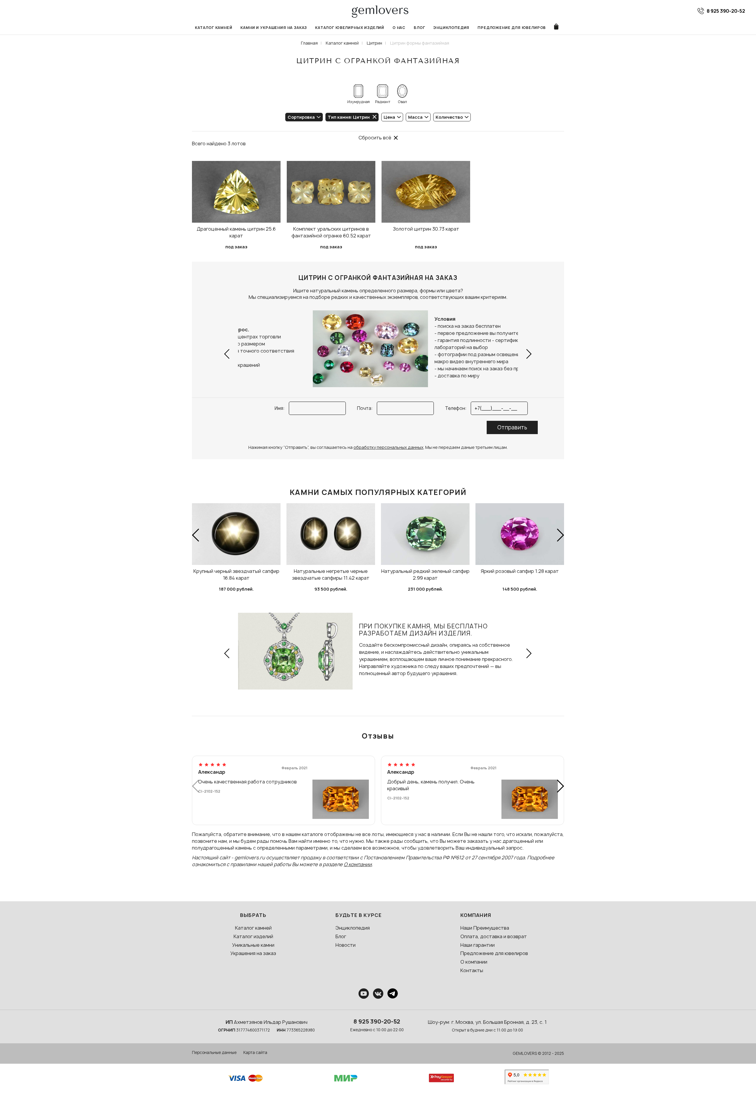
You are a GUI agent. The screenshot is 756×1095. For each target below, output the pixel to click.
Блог (419, 27)
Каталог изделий (253, 936)
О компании (358, 864)
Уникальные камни (253, 945)
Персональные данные (214, 1052)
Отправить (512, 427)
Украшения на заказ (253, 953)
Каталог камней (213, 27)
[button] (227, 354)
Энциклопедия (451, 27)
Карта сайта (255, 1052)
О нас (398, 27)
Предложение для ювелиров (512, 27)
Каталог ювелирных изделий (349, 27)
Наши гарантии (477, 945)
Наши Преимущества (484, 928)
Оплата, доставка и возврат (493, 936)
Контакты (471, 970)
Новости (345, 945)
